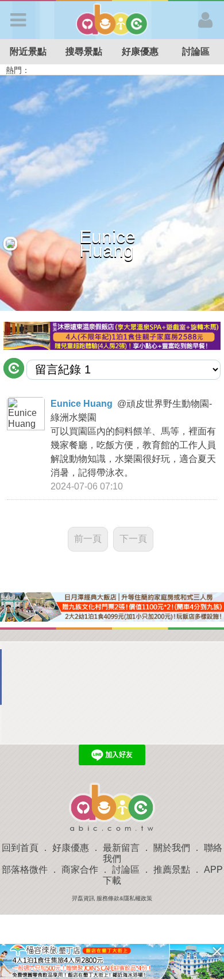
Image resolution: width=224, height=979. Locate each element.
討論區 (126, 869)
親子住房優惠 (164, 70)
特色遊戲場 (114, 70)
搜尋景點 (83, 51)
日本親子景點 (62, 70)
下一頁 (133, 539)
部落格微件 (25, 869)
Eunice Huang (82, 403)
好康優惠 (140, 51)
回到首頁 (20, 848)
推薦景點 (171, 869)
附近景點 (28, 51)
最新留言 (121, 848)
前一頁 (88, 539)
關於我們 (171, 848)
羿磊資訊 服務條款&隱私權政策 (112, 898)
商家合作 (79, 869)
